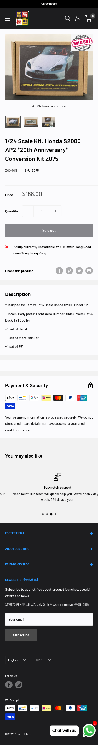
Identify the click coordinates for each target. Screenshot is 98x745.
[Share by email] (89, 270)
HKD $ (38, 660)
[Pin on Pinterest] (69, 270)
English (13, 660)
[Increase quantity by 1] (55, 211)
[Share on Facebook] (59, 270)
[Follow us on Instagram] (18, 684)
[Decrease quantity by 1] (27, 211)
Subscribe (21, 635)
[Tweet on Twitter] (79, 270)
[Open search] (68, 18)
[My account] (77, 18)
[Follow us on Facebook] (9, 684)
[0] (88, 18)
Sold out (49, 230)
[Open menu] (7, 19)
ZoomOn (11, 170)
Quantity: (12, 211)
